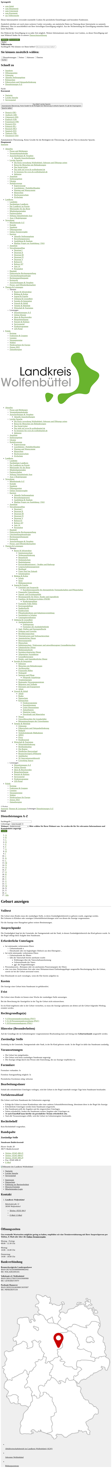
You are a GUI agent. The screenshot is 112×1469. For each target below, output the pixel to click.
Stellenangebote (16, 179)
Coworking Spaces (25, 760)
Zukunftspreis (28, 710)
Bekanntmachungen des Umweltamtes (33, 721)
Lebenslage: (5, 824)
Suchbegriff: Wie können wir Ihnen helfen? (18, 47)
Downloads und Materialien (34, 714)
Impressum (9, 1180)
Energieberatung (29, 705)
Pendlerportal (23, 740)
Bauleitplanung (24, 562)
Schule (21, 578)
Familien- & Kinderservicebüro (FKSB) (34, 599)
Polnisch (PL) (10, 126)
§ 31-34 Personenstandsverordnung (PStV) (22, 1021)
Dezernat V (18, 259)
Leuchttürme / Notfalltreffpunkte (27, 188)
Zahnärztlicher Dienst (27, 647)
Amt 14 (17, 266)
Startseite (9, 95)
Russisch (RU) (11, 129)
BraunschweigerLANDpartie (29, 753)
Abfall (20, 693)
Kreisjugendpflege (25, 606)
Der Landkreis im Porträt (20, 206)
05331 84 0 (17, 1211)
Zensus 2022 (15, 347)
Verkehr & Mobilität (22, 305)
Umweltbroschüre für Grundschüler (32, 719)
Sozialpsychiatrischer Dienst (29, 652)
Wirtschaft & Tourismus (23, 308)
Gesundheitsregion (25, 657)
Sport (20, 580)
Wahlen (13, 342)
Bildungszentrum (25, 583)
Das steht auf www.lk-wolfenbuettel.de (29, 169)
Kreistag (13, 333)
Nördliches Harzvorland (27, 751)
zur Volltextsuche (12, 15)
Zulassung (9, 75)
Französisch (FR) (12, 122)
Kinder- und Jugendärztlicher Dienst (32, 659)
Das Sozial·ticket (21, 167)
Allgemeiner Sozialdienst (28, 654)
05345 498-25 (14, 1153)
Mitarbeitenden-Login (14, 1189)
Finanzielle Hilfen (25, 670)
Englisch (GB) (11, 119)
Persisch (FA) (10, 124)
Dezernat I (18, 250)
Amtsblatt (13, 176)
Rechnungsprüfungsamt (19, 278)
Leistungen (14, 310)
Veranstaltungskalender (19, 153)
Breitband (22, 569)
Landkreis (9, 199)
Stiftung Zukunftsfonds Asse (21, 216)
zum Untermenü (11, 11)
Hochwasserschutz (21, 195)
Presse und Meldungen (19, 151)
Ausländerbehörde (25, 622)
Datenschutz (10, 1182)
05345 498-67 (14, 1155)
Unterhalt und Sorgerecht (28, 587)
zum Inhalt (9, 6)
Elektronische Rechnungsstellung (23, 273)
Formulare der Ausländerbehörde (36, 627)
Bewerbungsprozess (22, 239)
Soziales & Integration (23, 301)
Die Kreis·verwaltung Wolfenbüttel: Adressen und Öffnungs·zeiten (40, 162)
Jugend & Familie (21, 296)
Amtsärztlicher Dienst (27, 638)
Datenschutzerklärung (38, 35)
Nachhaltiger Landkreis (19, 204)
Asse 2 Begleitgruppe (18, 218)
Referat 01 (18, 262)
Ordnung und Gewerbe (27, 631)
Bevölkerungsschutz (26, 634)
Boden (21, 696)
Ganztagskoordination (27, 617)
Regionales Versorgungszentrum (31, 682)
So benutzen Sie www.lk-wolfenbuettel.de (30, 172)
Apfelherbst (23, 756)
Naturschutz (23, 698)
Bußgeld (21, 730)
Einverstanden (14, 40)
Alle (7, 895)
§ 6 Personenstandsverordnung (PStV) (20, 1019)
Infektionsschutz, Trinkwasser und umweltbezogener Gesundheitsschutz (46, 645)
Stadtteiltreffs (23, 608)
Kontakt (13, 225)
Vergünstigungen (25, 680)
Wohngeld (22, 673)
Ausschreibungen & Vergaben (21, 156)
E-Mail (8, 1162)
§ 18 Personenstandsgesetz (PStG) (18, 1023)
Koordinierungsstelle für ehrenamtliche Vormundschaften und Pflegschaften (53, 590)
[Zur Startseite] (50, 403)
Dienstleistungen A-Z (13, 84)
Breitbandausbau (25, 747)
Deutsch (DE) (10, 112)
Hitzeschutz (18, 192)
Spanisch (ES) (11, 131)
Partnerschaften (16, 213)
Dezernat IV (19, 257)
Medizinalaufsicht (25, 650)
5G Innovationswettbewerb (29, 758)
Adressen (30, 57)
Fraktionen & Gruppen (19, 335)
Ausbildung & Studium (23, 241)
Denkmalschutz (24, 560)
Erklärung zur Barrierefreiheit (17, 1184)
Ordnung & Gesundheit (23, 299)
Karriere (13, 234)
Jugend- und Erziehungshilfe (29, 594)
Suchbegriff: (6, 821)
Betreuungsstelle (25, 640)
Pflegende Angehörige (31, 677)
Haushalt (13, 271)
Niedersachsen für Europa (20, 345)
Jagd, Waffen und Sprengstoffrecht (32, 629)
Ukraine (13, 181)
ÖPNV (21, 735)
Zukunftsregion (16, 349)
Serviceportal (10, 100)
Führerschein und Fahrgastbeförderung (20, 82)
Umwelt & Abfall (21, 303)
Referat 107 (18, 264)
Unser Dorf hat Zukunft (27, 571)
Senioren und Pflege (26, 675)
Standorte (9, 70)
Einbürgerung (28, 624)
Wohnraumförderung (26, 555)
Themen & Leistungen (14, 287)
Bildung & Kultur (21, 294)
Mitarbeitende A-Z (17, 222)
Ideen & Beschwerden (23, 317)
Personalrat (18, 269)
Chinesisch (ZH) (11, 117)
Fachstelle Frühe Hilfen (27, 604)
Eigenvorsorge (19, 186)
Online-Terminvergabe (19, 232)
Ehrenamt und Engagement (29, 687)
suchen (4, 831)
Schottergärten (24, 574)
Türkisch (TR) (11, 133)
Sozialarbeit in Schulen (27, 615)
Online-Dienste (20, 315)
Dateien (40, 57)
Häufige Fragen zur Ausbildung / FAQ (29, 243)
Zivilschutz (18, 197)
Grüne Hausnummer (31, 707)
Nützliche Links (29, 712)
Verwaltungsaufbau (17, 248)
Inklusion (17, 174)
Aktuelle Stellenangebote (15, 77)
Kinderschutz (23, 610)
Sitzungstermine (16, 340)
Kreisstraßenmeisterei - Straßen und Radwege (36, 564)
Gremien (13, 338)
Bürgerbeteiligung (21, 319)
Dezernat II (18, 252)
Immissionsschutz (25, 553)
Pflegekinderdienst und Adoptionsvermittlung (36, 613)
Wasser (21, 717)
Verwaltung (9, 220)
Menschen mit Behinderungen (30, 666)
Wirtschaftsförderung (26, 744)
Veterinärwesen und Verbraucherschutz (33, 636)
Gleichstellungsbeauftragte (20, 276)
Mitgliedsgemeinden (18, 211)
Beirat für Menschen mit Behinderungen (30, 165)
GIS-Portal (18, 329)
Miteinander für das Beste (20, 209)
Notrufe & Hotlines (21, 322)
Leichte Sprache (11, 97)
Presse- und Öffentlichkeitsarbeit (23, 285)
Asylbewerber (23, 668)
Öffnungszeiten (11, 73)
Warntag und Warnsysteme (24, 190)
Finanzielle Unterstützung (28, 592)
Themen (13, 289)
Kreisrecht (14, 280)
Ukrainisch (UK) (12, 135)
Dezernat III (19, 255)
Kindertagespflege (30, 601)
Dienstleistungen (9, 57)
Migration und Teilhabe (27, 684)
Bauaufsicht (23, 557)
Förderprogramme (21, 326)
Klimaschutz (10, 80)
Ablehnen (5, 40)
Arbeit (20, 689)
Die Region (22, 749)
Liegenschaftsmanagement (28, 567)
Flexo (20, 737)
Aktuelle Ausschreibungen (24, 158)
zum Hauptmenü (11, 8)
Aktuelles (9, 149)
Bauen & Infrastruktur (23, 292)
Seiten (21, 57)
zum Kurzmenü (11, 13)
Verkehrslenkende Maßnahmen (30, 733)
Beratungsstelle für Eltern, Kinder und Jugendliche (38, 597)
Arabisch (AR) (11, 115)
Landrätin (13, 202)
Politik (7, 331)
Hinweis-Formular (12, 1187)
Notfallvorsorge (16, 183)
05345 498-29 (14, 1158)
